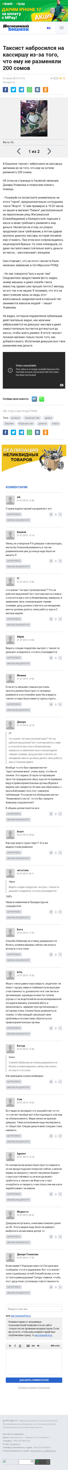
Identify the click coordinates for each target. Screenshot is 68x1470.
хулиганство (32, 417)
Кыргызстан (26, 423)
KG (49, 28)
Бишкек (9, 423)
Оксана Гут (9, 82)
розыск (15, 417)
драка (48, 417)
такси (55, 423)
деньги (42, 423)
